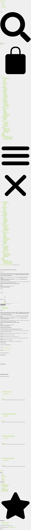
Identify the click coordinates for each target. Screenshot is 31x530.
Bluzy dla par (6, 126)
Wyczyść (4, 302)
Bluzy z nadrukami (6, 121)
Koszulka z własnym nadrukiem (8, 137)
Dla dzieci (5, 102)
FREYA (5, 80)
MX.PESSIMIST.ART (6, 78)
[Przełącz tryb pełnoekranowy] (1, 528)
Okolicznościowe (4, 91)
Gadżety (3, 127)
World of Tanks (6, 89)
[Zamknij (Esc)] (3, 528)
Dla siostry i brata (6, 104)
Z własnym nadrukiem (5, 136)
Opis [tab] (2, 306)
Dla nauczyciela (6, 220)
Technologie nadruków (5, 522)
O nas (3, 474)
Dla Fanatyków (4, 87)
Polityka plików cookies (5, 484)
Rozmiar (1, 299)
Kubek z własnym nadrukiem (8, 138)
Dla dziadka (5, 219)
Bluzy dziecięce (6, 125)
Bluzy (4, 86)
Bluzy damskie (6, 123)
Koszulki (5, 85)
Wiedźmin (5, 90)
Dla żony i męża (6, 103)
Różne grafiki (6, 240)
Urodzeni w (5, 244)
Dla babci (5, 218)
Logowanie (3, 5)
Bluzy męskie (6, 124)
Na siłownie (5, 112)
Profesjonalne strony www (12, 527)
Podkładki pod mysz (7, 129)
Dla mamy (5, 216)
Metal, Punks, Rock (6, 114)
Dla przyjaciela (6, 106)
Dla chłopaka (6, 101)
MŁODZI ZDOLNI (4, 77)
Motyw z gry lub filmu (7, 115)
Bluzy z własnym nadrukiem (8, 263)
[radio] (5, 290)
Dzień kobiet (5, 96)
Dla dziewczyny (6, 100)
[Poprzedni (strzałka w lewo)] (0, 529)
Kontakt (3, 2)
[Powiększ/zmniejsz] (0, 528)
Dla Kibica (3, 135)
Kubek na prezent (6, 128)
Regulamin (3, 483)
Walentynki (5, 97)
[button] (15, 170)
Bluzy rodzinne (6, 122)
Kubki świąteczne (6, 131)
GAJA (4, 82)
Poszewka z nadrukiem (7, 130)
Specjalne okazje (4, 241)
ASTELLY (5, 81)
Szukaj (1, 11)
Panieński (5, 243)
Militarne (3, 134)
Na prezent (3, 99)
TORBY (3, 133)
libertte (5, 79)
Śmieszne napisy (6, 108)
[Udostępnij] (2, 528)
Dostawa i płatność (5, 486)
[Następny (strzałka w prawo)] (1, 529)
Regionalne (5, 113)
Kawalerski (5, 242)
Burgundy (4, 347)
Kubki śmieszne (6, 132)
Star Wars (5, 88)
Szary (7, 347)
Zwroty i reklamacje (5, 485)
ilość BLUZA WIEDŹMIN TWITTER (5, 303)
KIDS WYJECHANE (5, 83)
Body (4, 84)
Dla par (5, 109)
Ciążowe (5, 111)
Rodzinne (5, 110)
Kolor (2, 292)
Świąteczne (5, 98)
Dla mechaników (6, 105)
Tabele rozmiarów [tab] (4, 308)
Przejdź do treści (3, 0)
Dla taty (5, 217)
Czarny (10, 347)
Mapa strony (4, 476)
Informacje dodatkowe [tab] (5, 307)
